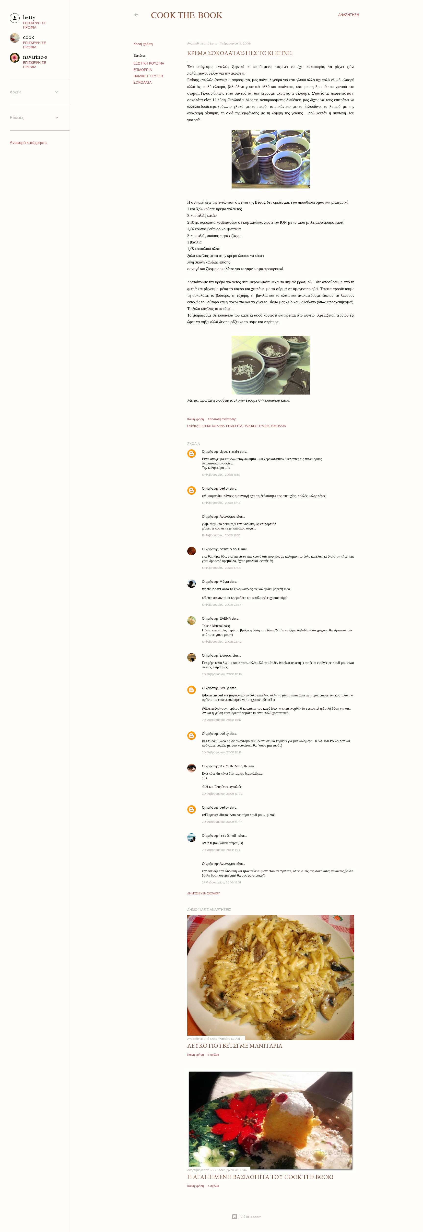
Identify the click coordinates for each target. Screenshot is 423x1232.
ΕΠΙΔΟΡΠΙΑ (142, 69)
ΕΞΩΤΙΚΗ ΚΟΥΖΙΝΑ (148, 63)
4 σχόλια (213, 1186)
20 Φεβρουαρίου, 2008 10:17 (222, 720)
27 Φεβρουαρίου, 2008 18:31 (221, 882)
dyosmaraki (229, 451)
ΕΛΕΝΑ (225, 618)
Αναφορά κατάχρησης (28, 142)
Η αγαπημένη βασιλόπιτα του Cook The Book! (260, 1177)
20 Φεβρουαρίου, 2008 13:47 (222, 822)
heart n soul (230, 549)
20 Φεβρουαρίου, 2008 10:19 (222, 752)
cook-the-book (187, 15)
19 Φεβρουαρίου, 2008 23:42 (222, 641)
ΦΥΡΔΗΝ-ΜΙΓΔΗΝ (233, 766)
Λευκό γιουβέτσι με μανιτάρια (234, 1045)
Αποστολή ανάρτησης (222, 419)
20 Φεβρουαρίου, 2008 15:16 (221, 850)
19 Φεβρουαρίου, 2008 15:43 (221, 503)
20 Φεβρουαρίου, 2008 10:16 (222, 674)
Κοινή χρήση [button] (143, 44)
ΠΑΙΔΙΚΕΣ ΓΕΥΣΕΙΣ (148, 76)
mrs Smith (228, 835)
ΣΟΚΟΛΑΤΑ (142, 82)
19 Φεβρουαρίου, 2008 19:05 (221, 568)
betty (224, 488)
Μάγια (224, 581)
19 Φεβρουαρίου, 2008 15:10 (221, 474)
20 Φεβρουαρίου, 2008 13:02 (222, 793)
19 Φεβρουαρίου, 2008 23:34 (222, 604)
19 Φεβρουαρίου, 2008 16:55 (221, 535)
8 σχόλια (213, 1054)
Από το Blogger (250, 1217)
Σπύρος (226, 655)
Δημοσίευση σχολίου (203, 893)
